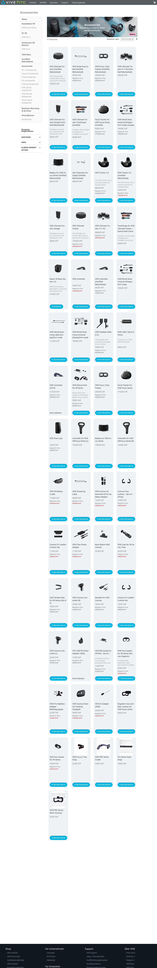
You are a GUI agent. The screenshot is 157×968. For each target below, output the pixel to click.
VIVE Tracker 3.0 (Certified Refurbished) (124, 175)
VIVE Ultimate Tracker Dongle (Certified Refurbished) (57, 122)
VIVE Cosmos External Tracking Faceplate (80, 706)
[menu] (31, 70)
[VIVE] (13, 2)
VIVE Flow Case (56, 438)
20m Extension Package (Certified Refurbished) (80, 175)
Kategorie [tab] (26, 137)
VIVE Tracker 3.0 (102, 172)
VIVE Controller (78, 279)
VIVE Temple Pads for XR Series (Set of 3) (58, 600)
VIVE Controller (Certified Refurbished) (101, 282)
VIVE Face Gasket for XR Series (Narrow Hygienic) (125, 653)
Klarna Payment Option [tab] (28, 148)
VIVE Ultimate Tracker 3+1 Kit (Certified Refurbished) (125, 69)
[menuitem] (31, 19)
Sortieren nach (113, 39)
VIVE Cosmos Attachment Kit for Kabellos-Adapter (103, 494)
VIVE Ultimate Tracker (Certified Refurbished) (57, 69)
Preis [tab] (23, 142)
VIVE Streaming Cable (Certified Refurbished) (80, 69)
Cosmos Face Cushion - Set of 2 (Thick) (125, 494)
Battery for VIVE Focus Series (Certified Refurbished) (58, 175)
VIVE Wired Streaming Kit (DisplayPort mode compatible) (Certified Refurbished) (126, 125)
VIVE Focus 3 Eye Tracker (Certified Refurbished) (102, 69)
